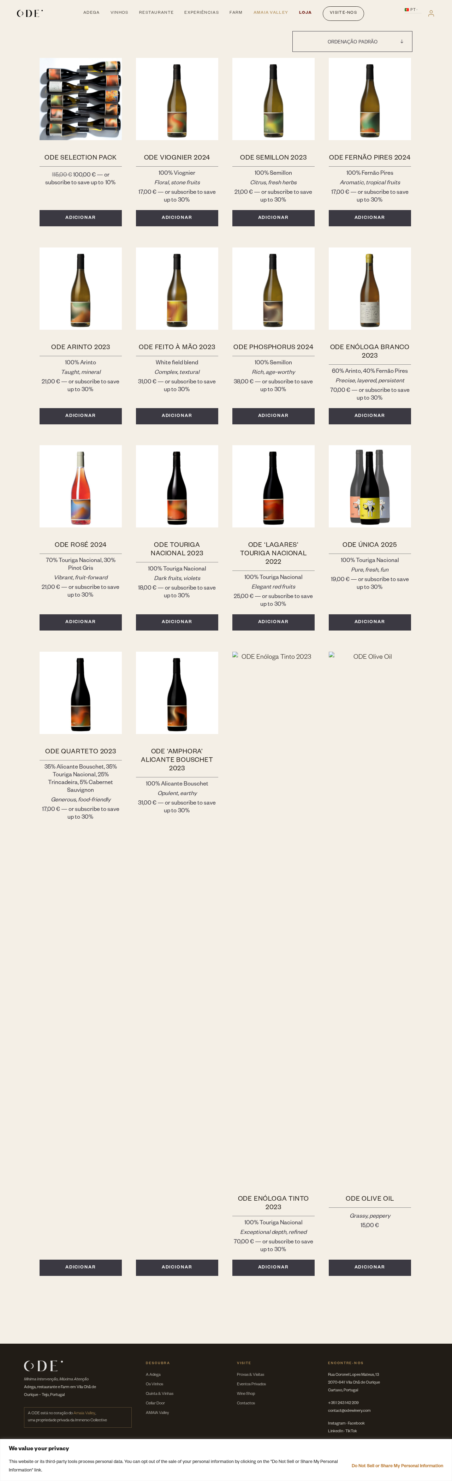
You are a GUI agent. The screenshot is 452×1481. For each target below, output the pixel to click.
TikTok (351, 1431)
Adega (91, 13)
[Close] (444, 1445)
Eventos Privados (251, 1385)
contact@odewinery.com (349, 1411)
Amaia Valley (271, 13)
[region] (226, 1460)
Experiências (201, 13)
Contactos (246, 1404)
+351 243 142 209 (343, 1403)
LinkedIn (335, 1431)
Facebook (356, 1424)
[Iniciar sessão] (431, 13)
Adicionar (80, 218)
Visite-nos (343, 13)
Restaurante (156, 13)
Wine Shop (246, 1394)
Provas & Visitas (250, 1375)
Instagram (337, 1424)
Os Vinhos (154, 1385)
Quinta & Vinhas (159, 1394)
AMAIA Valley (157, 1413)
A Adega (153, 1375)
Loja (305, 13)
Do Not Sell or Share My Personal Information (397, 1466)
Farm (236, 13)
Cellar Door (155, 1404)
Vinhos (120, 13)
